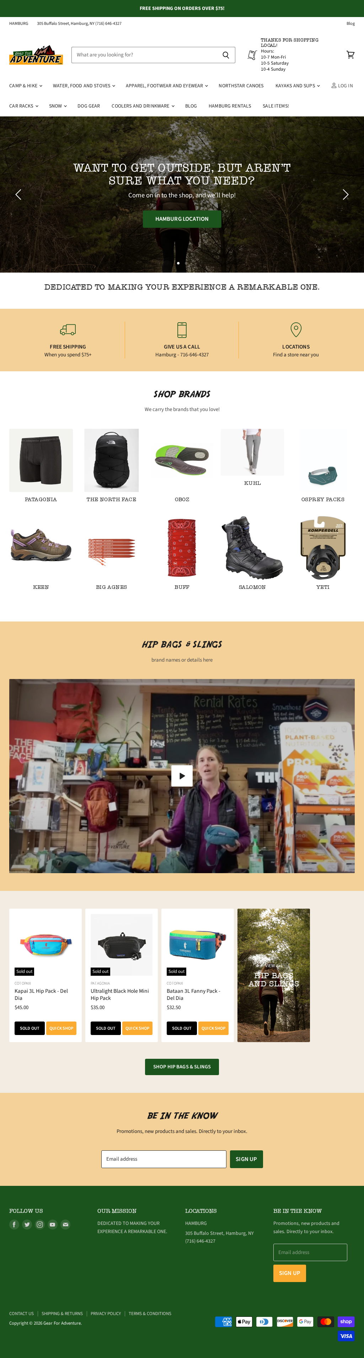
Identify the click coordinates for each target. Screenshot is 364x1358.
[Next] (344, 194)
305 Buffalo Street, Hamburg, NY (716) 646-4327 (79, 23)
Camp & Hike (23, 85)
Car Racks (21, 106)
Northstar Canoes (241, 85)
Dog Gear (88, 106)
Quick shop (61, 1028)
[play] (182, 776)
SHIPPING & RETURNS (62, 1313)
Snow (56, 106)
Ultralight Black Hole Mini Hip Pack (120, 994)
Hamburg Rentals (230, 106)
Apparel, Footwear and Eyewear (165, 85)
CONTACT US (21, 1313)
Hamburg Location (182, 219)
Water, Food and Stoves (82, 85)
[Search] (225, 55)
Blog (351, 23)
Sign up (246, 1159)
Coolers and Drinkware (141, 106)
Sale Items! (276, 106)
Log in (345, 85)
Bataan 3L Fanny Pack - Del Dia (193, 994)
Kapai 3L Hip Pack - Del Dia (41, 994)
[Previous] (19, 194)
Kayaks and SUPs (295, 85)
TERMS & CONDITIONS (150, 1313)
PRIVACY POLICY (106, 1313)
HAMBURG (18, 23)
